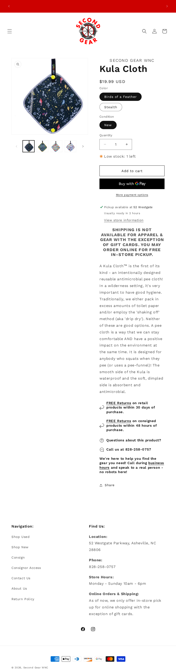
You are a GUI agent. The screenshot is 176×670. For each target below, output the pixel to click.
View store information (123, 220)
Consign (18, 557)
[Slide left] (16, 146)
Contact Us (20, 578)
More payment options (132, 194)
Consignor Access (26, 568)
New (108, 125)
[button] (10, 31)
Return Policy (22, 599)
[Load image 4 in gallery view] (70, 146)
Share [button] (110, 485)
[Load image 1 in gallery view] (28, 146)
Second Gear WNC (36, 667)
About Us (19, 588)
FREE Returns (118, 403)
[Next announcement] (167, 6)
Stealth (110, 107)
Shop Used (20, 537)
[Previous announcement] (9, 6)
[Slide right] (83, 146)
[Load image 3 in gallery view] (56, 146)
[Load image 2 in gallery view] (42, 146)
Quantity (105, 135)
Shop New (20, 547)
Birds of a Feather (120, 97)
